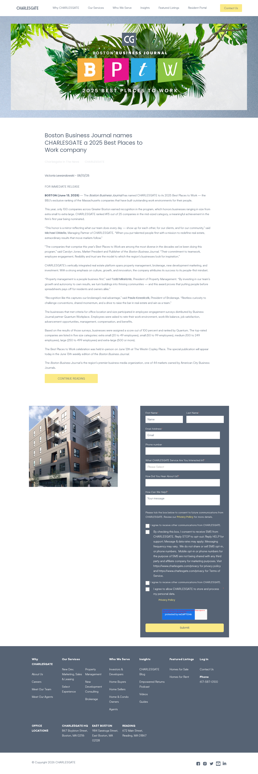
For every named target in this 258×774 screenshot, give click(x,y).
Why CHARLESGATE (66, 7)
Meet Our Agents (42, 697)
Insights (145, 7)
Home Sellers (117, 689)
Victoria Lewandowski (59, 176)
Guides (143, 701)
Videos (143, 694)
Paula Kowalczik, (139, 298)
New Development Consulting (93, 686)
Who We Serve (122, 7)
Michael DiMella (55, 233)
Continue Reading (71, 378)
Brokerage (91, 699)
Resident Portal (197, 7)
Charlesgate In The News (62, 162)
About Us (37, 674)
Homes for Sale (179, 669)
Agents (113, 709)
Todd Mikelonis (121, 279)
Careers (36, 681)
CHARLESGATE (94, 162)
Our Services (96, 7)
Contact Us (231, 8)
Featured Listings (168, 7)
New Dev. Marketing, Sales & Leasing (72, 674)
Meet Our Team (41, 689)
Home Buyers (117, 681)
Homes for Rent (179, 677)
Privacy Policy (185, 517)
